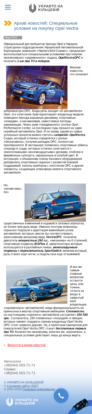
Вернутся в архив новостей (27, 345)
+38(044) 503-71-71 (19, 365)
